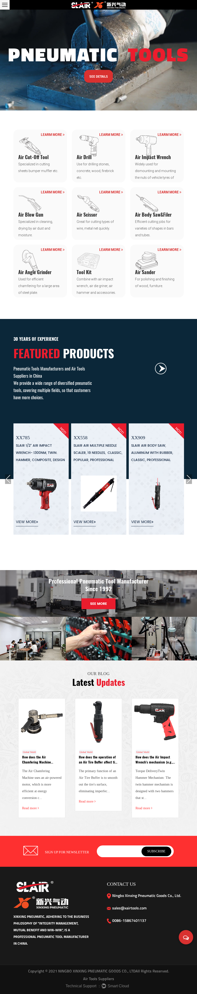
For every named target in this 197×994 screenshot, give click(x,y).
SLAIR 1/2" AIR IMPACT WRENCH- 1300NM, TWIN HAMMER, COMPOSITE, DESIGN (40, 453)
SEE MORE (98, 604)
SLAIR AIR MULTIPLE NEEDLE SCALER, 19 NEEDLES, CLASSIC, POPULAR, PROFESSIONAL (98, 453)
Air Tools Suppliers (98, 979)
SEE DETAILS (98, 76)
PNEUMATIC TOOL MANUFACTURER (63, 936)
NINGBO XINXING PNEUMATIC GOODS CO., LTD (96, 971)
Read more (30, 808)
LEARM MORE (52, 135)
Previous (8, 479)
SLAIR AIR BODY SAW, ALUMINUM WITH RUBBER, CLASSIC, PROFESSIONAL (152, 453)
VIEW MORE (26, 522)
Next (189, 479)
